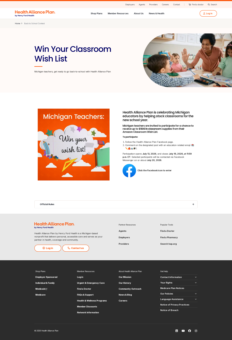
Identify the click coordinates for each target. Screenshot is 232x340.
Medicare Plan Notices (172, 288)
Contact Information (171, 277)
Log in (80, 277)
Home (17, 23)
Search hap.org (168, 244)
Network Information (88, 312)
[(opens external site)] (74, 144)
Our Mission (125, 277)
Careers (123, 300)
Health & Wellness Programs (92, 300)
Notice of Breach (169, 310)
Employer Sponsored (46, 277)
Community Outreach (130, 288)
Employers (124, 237)
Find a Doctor (167, 231)
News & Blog (125, 294)
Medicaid (41, 288)
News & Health (156, 13)
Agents (122, 231)
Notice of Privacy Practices (174, 304)
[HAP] (35, 13)
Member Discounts (87, 306)
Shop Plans (96, 13)
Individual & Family (45, 283)
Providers (124, 244)
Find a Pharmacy (169, 237)
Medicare (40, 294)
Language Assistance (171, 299)
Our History (125, 283)
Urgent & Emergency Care (91, 283)
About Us (139, 13)
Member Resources (118, 13)
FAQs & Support (85, 294)
